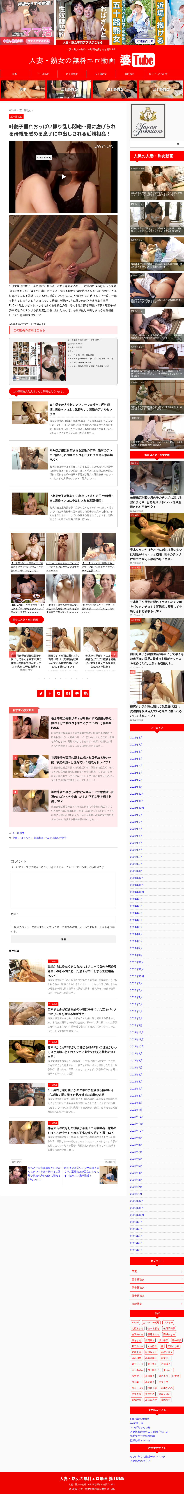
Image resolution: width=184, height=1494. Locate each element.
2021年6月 (136, 1158)
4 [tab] (55, 679)
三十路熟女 (43, 74)
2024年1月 (136, 955)
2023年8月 (136, 990)
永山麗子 (150, 1375)
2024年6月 (136, 920)
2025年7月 (136, 828)
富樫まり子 (167, 1352)
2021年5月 (136, 1165)
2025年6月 (136, 835)
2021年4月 (136, 1172)
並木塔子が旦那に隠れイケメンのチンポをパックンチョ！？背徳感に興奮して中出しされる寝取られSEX (156, 606)
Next (114, 654)
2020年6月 (136, 1242)
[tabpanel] (26, 651)
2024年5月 (136, 927)
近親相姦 (38, 837)
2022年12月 (137, 1032)
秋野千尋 (152, 1387)
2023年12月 (137, 962)
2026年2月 (136, 779)
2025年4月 (136, 849)
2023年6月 (136, 1004)
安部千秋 (136, 1352)
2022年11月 (137, 1039)
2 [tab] (44, 679)
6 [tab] (66, 679)
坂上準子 (163, 1340)
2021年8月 (136, 1144)
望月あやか (137, 1370)
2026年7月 (136, 744)
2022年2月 (136, 1102)
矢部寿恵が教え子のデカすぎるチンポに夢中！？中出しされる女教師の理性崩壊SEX (157, 443)
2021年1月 (136, 1193)
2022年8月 (136, 1060)
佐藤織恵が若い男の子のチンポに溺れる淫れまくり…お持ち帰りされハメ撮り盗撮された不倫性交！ (156, 502)
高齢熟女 (129, 74)
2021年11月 (136, 1123)
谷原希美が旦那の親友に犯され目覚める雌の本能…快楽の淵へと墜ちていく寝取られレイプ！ (156, 265)
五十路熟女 (101, 74)
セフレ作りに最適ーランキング (147, 1456)
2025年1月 (136, 870)
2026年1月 (136, 786)
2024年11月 (137, 884)
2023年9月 (136, 983)
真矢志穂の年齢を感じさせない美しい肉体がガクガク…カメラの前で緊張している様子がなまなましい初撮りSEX (156, 374)
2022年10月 (137, 1046)
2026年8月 (136, 737)
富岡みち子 (151, 1352)
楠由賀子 (136, 1375)
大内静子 (152, 1346)
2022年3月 (136, 1095)
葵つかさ (150, 1393)
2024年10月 (137, 891)
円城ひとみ (169, 1334)
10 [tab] (87, 679)
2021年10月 (137, 1130)
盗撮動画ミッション (141, 1440)
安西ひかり (173, 1346)
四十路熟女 (72, 74)
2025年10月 (137, 807)
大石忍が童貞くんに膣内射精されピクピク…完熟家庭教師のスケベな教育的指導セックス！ (156, 336)
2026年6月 (136, 751)
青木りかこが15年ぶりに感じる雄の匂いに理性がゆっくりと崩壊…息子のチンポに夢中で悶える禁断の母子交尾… (156, 554)
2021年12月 (137, 1116)
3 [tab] (50, 679)
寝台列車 (136, 1358)
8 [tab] (77, 679)
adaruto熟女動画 (139, 1418)
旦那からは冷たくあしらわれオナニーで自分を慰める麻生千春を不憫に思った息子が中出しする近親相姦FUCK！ (82, 971)
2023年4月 (136, 1011)
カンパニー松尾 (151, 1322)
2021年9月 (136, 1137)
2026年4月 (136, 765)
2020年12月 (137, 1200)
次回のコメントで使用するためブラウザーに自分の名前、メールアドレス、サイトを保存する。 (63, 929)
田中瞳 (175, 1375)
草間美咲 (136, 1393)
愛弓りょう (137, 1364)
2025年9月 (136, 814)
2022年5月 (136, 1081)
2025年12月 (137, 793)
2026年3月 (136, 772)
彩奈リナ (165, 1358)
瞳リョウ (163, 1381)
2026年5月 (136, 758)
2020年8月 (136, 1228)
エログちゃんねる (140, 1427)
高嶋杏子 (165, 1399)
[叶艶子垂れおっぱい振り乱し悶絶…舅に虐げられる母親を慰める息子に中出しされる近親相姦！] (67, 693)
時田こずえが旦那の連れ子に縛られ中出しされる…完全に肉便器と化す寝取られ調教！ (156, 407)
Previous (12, 654)
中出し (16, 837)
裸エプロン (164, 1393)
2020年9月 (136, 1221)
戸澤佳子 (165, 1364)
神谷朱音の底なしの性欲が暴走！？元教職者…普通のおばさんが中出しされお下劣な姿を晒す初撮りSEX (82, 796)
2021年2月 (136, 1186)
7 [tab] (71, 679)
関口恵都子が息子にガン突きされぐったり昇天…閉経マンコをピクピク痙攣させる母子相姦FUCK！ (156, 194)
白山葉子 (136, 1381)
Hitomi (135, 1322)
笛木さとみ (167, 1387)
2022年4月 (136, 1088)
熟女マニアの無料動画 (142, 1435)
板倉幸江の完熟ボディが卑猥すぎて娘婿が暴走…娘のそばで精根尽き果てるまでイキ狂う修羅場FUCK (82, 722)
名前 (14, 913)
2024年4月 (136, 934)
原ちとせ (136, 1340)
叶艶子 (62, 837)
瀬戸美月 (163, 1375)
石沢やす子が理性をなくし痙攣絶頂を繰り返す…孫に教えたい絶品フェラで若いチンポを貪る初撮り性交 (156, 229)
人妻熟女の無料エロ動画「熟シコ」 (150, 1431)
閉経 (55, 837)
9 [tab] (82, 679)
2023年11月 (137, 969)
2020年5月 (136, 1250)
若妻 (14, 74)
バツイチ (168, 1322)
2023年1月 (136, 1025)
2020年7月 (136, 1235)
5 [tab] (60, 679)
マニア (48, 837)
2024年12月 (137, 877)
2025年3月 (136, 856)
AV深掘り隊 (136, 1423)
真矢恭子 (150, 1381)
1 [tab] (39, 679)
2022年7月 (136, 1067)
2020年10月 (137, 1214)
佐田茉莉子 (169, 1328)
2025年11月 (137, 800)
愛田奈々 (152, 1364)
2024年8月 (136, 905)
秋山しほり (137, 1387)
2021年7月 (136, 1151)
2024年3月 (136, 941)
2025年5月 (136, 842)
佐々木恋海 (153, 1328)
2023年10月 (137, 976)
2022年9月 (136, 1053)
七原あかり (137, 1328)
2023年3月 (136, 1018)
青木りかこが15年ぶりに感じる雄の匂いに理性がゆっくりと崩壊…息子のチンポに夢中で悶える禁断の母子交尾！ (82, 1051)
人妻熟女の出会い (140, 1460)
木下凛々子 (153, 1370)
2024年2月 (136, 948)
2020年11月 (137, 1207)
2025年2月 (136, 863)
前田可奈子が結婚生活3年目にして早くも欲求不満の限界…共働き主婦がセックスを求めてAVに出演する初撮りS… (157, 658)
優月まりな (153, 1334)
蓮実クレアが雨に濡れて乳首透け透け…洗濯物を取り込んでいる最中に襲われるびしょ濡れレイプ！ (156, 711)
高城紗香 (136, 1399)
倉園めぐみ (137, 1334)
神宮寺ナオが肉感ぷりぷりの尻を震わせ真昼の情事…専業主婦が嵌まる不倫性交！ (156, 301)
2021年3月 (136, 1179)
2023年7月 (136, 997)
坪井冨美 (176, 1340)
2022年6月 (136, 1074)
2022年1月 (136, 1109)
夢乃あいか (137, 1346)
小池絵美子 (151, 1358)
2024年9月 (136, 898)
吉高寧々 (150, 1340)
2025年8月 (136, 821)
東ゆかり (168, 1370)
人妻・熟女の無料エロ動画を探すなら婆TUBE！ (92, 1484)
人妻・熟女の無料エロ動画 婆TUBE (92, 1478)
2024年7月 (136, 913)
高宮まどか (151, 1399)
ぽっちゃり (27, 837)
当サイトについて (158, 74)
